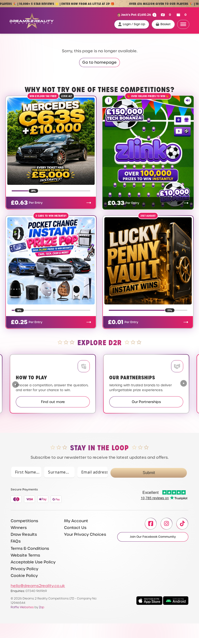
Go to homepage (99, 62)
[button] (183, 384)
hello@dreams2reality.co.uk (38, 585)
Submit (149, 473)
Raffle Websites (22, 607)
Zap (41, 607)
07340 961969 (36, 591)
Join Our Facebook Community (153, 537)
